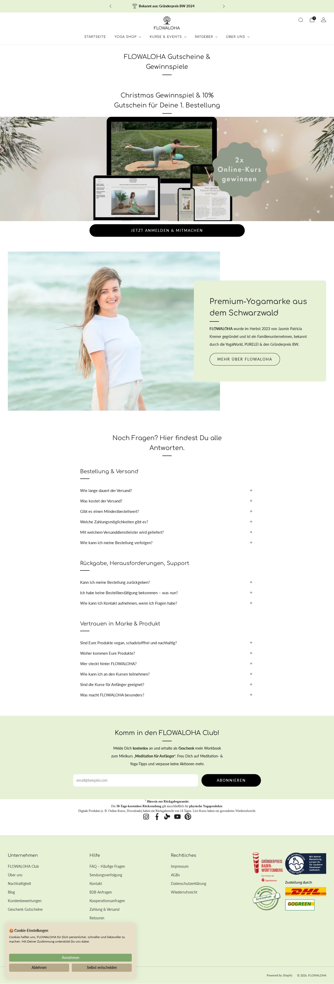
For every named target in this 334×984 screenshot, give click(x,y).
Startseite (95, 37)
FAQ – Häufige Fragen (107, 866)
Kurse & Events (166, 37)
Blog (11, 892)
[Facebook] (156, 816)
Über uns (15, 875)
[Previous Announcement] (110, 6)
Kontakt (96, 883)
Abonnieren (231, 780)
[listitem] (167, 6)
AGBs (175, 875)
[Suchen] (300, 19)
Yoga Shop (125, 37)
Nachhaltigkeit (19, 883)
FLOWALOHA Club (23, 866)
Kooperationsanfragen (107, 900)
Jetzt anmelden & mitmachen (167, 230)
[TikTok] (167, 816)
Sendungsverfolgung (106, 875)
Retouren (97, 918)
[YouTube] (177, 816)
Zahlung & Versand (105, 909)
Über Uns (235, 37)
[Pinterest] (187, 816)
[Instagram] (146, 816)
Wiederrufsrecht (184, 892)
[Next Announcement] (223, 6)
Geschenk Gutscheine (25, 909)
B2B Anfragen (101, 892)
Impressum (180, 866)
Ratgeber (204, 37)
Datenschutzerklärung (188, 883)
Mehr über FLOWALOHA (244, 359)
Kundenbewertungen (24, 900)
